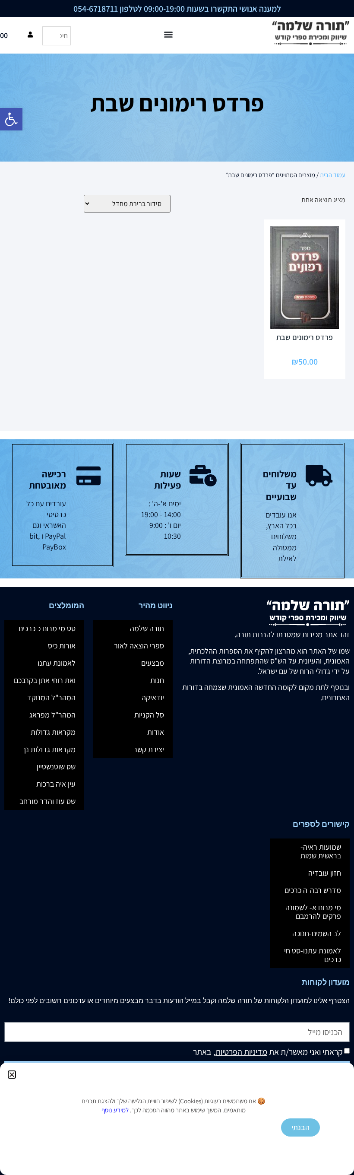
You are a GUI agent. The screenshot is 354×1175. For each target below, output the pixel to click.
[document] (177, 587)
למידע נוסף (115, 1110)
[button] (12, 1074)
